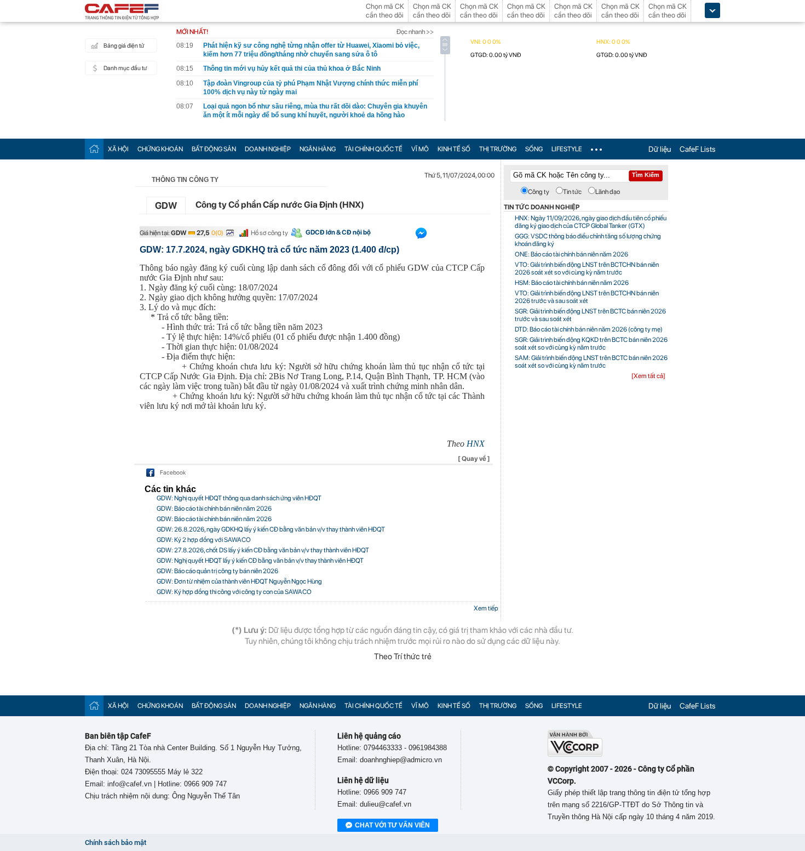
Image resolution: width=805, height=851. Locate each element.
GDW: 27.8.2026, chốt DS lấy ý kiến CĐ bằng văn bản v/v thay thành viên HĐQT (263, 550)
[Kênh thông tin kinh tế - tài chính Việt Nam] (122, 12)
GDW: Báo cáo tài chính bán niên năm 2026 (214, 508)
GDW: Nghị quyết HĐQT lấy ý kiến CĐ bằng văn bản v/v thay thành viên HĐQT (260, 560)
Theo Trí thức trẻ (403, 656)
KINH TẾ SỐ (454, 149)
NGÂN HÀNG (318, 149)
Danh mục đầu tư (125, 68)
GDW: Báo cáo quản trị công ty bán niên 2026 (217, 571)
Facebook (173, 472)
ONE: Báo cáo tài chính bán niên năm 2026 (571, 254)
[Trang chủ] (94, 149)
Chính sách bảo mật (115, 842)
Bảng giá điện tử (124, 45)
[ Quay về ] (474, 458)
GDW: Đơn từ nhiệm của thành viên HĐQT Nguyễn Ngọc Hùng (239, 581)
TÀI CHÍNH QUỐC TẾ (373, 149)
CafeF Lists (698, 149)
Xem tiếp (486, 608)
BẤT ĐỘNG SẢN (214, 149)
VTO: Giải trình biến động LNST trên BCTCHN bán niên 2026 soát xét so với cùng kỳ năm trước (587, 268)
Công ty (538, 192)
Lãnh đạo (607, 192)
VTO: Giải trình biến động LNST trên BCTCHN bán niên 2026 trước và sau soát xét (587, 297)
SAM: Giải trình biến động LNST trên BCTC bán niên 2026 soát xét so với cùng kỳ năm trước (591, 361)
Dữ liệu (659, 149)
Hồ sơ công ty (269, 233)
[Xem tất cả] (648, 376)
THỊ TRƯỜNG (497, 149)
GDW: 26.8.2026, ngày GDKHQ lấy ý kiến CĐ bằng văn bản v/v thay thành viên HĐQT (271, 529)
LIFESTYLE (566, 149)
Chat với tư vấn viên (392, 825)
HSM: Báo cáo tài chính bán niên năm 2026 (572, 283)
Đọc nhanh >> (415, 32)
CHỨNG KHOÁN (160, 149)
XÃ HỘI (118, 149)
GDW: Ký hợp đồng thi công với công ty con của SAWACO (234, 592)
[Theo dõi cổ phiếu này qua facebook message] (421, 235)
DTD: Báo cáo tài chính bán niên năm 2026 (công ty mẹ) (589, 329)
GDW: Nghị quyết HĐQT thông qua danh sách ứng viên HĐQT (239, 498)
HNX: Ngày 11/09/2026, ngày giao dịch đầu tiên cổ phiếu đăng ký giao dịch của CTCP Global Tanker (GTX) (590, 222)
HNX (476, 443)
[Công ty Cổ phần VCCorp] (575, 754)
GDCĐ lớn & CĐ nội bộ (338, 232)
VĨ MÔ (420, 149)
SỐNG (534, 149)
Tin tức (572, 192)
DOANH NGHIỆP (268, 149)
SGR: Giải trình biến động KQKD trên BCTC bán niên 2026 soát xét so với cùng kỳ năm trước (591, 343)
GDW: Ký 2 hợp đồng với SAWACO (204, 540)
